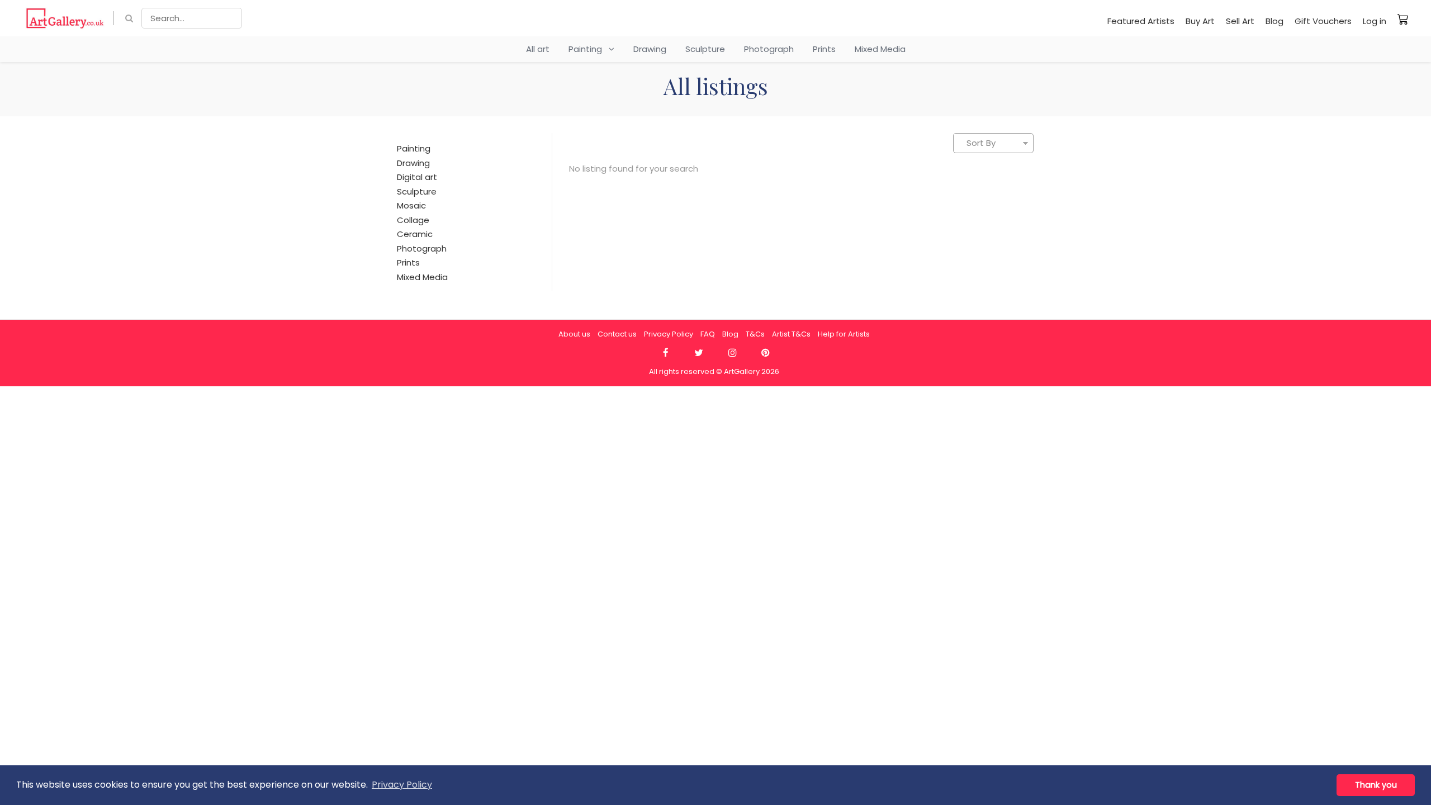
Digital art (417, 177)
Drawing (649, 49)
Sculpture (705, 49)
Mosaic (411, 205)
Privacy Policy (668, 334)
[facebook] (665, 353)
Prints (824, 49)
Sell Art (1240, 21)
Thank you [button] (1376, 784)
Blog (1274, 21)
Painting (588, 49)
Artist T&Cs (791, 334)
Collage (413, 220)
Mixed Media (880, 49)
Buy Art (1200, 21)
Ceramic (415, 234)
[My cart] (1403, 19)
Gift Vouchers (1323, 21)
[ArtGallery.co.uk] (65, 18)
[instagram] (732, 353)
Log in (1374, 21)
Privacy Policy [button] (402, 784)
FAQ (707, 334)
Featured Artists (1140, 21)
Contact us (617, 334)
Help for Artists (844, 334)
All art (537, 49)
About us (574, 334)
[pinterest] (765, 353)
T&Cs (755, 334)
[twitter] (699, 353)
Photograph (769, 49)
